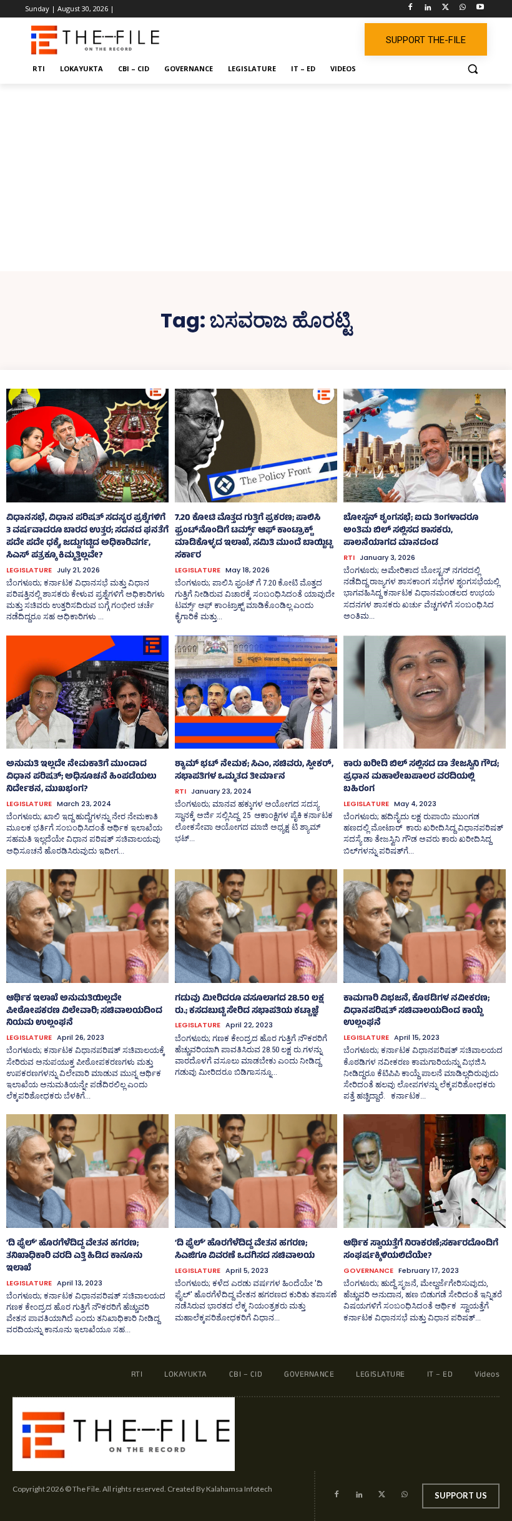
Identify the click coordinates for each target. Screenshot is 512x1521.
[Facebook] (410, 9)
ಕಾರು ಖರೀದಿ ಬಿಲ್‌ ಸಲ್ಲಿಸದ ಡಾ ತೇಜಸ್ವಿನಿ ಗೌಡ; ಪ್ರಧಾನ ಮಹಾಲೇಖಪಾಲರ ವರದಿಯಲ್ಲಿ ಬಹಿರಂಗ (421, 777)
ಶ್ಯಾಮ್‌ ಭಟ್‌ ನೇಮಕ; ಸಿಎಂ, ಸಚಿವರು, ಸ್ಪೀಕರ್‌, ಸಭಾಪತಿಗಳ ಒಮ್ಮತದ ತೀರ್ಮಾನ (254, 770)
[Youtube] (480, 9)
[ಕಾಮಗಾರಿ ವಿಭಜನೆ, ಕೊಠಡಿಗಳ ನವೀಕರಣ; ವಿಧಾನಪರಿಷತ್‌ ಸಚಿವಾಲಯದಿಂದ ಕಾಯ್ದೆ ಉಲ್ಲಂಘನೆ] (424, 926)
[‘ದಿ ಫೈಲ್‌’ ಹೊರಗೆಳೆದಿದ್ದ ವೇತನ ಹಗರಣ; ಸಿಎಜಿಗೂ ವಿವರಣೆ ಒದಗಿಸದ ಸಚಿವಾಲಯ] (256, 1171)
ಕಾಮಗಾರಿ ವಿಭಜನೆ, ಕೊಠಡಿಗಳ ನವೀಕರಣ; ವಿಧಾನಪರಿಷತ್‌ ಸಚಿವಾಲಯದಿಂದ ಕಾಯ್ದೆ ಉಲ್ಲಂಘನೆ (416, 1011)
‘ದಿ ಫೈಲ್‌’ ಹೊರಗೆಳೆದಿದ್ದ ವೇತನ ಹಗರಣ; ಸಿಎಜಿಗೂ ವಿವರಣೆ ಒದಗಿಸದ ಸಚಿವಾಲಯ (245, 1250)
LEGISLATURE (29, 570)
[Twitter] (445, 9)
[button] (472, 69)
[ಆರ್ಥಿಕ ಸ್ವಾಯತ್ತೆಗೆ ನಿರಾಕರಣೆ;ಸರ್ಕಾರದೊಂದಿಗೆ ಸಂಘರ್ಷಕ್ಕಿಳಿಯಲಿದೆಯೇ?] (424, 1171)
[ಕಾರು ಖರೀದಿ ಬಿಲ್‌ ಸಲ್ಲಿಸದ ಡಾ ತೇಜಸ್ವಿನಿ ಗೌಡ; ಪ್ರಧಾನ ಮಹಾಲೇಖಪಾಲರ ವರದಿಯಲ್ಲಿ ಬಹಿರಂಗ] (424, 692)
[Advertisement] (256, 177)
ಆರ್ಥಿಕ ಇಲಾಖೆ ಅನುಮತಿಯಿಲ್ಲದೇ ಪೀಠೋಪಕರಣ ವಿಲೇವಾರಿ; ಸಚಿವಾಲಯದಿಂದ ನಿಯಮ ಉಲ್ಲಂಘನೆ (84, 1011)
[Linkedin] (428, 9)
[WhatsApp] (462, 9)
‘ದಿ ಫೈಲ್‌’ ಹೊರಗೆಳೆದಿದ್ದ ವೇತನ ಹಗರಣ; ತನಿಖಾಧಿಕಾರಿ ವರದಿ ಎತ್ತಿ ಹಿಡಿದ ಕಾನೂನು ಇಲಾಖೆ (74, 1256)
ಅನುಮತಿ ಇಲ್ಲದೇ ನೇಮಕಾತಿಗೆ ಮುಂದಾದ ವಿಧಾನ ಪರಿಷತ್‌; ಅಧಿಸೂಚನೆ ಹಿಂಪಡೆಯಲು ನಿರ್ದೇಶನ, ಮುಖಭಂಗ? (81, 777)
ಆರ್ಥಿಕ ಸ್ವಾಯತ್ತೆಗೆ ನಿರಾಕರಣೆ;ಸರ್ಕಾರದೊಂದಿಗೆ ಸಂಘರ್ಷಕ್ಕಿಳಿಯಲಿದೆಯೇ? (420, 1250)
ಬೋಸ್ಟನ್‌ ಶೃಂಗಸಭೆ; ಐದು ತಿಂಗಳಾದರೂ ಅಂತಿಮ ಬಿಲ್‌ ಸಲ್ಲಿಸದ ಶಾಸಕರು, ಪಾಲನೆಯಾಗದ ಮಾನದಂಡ (410, 531)
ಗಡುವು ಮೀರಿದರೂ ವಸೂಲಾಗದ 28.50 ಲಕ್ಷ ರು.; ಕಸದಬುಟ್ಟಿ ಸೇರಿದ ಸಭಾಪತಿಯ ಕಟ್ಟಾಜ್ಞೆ (249, 1005)
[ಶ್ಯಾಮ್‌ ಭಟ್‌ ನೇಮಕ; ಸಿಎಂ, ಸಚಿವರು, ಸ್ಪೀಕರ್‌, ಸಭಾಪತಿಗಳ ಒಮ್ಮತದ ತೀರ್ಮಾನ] (256, 692)
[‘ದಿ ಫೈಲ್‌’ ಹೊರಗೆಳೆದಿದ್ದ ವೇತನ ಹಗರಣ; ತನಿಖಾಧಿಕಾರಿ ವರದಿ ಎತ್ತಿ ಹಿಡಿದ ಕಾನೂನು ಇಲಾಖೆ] (87, 1171)
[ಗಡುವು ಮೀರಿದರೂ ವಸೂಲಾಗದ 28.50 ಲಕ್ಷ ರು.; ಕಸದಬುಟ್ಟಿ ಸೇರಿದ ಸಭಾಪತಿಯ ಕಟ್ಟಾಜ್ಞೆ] (256, 926)
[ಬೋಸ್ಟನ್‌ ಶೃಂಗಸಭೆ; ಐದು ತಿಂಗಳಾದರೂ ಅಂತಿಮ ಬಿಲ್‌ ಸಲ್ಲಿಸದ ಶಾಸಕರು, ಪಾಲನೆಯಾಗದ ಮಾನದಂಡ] (424, 445)
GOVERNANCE (368, 1271)
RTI (349, 558)
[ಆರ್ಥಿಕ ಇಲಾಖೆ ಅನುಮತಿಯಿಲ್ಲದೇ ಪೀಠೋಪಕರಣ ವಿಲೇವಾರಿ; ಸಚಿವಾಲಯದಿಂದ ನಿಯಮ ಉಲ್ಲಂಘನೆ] (87, 926)
